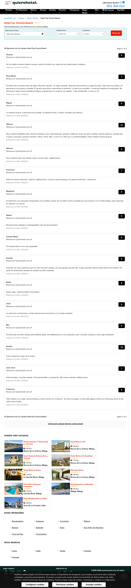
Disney (43, 10)
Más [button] (97, 10)
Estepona (40, 521)
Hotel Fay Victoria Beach (50, 18)
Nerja (62, 528)
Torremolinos (41, 534)
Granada (15, 557)
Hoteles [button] (9, 10)
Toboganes (74, 10)
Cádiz (38, 551)
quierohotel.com (10, 18)
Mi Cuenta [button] (109, 10)
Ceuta (14, 551)
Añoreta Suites (77, 470)
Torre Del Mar (17, 534)
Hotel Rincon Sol (78, 442)
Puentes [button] (62, 10)
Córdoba (87, 551)
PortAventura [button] (21, 10)
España (21, 18)
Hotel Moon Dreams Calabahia (32, 485)
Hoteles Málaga (32, 18)
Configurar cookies (35, 585)
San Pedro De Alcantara (93, 528)
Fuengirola (64, 521)
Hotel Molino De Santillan (82, 456)
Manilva (15, 528)
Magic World (84, 11)
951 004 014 (116, 6)
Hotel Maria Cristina (32, 470)
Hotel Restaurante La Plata (35, 498)
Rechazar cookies (65, 585)
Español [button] (120, 10)
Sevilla (62, 551)
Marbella (39, 528)
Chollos (52, 10)
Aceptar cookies (94, 585)
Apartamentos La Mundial (82, 484)
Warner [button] (34, 10)
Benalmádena (17, 521)
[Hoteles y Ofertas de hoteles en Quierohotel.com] (21, 3)
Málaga (87, 521)
